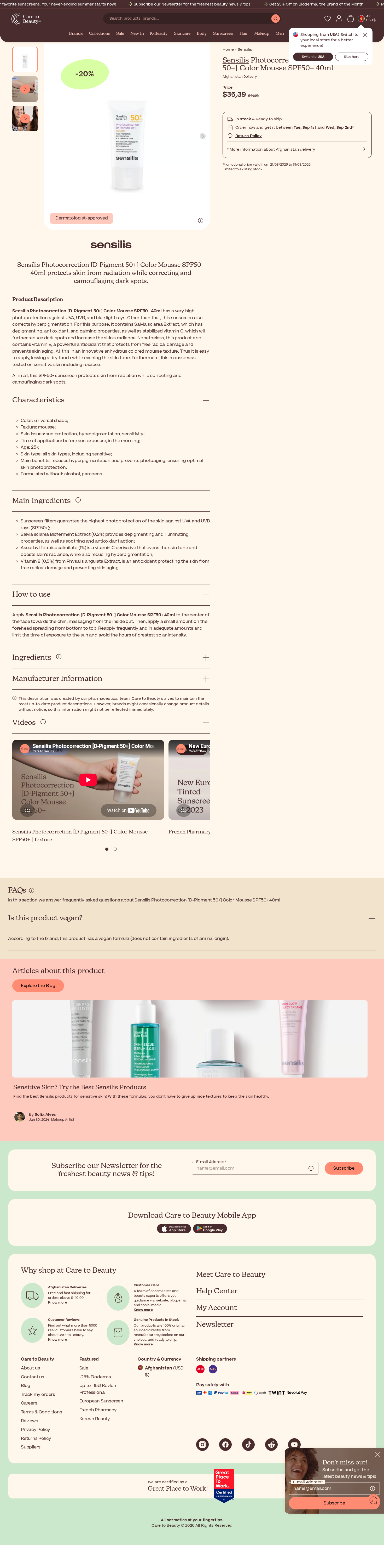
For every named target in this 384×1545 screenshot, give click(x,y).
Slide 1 (115, 849)
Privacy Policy (35, 1429)
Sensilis (236, 60)
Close (365, 35)
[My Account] (339, 18)
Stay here (351, 56)
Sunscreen (223, 34)
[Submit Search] (275, 18)
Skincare (182, 34)
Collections (99, 34)
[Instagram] (202, 1444)
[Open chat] (373, 1500)
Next (203, 136)
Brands (76, 34)
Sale (120, 34)
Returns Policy (36, 1438)
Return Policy (248, 136)
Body (202, 34)
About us (30, 1368)
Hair (244, 34)
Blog (25, 1386)
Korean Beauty (94, 1419)
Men (280, 34)
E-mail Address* (211, 1162)
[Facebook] (225, 1444)
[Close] (378, 1454)
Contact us (32, 1377)
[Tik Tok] (248, 1444)
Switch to (313, 56)
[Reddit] (271, 1444)
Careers (29, 1403)
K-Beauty (158, 34)
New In (137, 34)
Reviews (29, 1421)
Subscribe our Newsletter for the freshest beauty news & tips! (193, 4)
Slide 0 (107, 849)
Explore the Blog (38, 986)
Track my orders (38, 1394)
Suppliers (30, 1447)
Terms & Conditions (41, 1412)
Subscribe (343, 1168)
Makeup (261, 34)
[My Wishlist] (327, 18)
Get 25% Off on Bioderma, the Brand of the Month (316, 4)
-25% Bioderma (95, 1377)
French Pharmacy (98, 1410)
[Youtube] (294, 1444)
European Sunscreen (101, 1401)
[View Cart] (350, 18)
